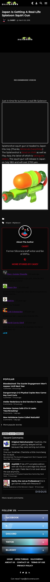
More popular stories (12, 425)
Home (10, 559)
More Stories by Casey (25, 264)
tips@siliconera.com (30, 579)
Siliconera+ (37, 559)
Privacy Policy (25, 566)
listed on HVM (29, 152)
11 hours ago (12, 476)
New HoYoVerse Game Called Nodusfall (21, 417)
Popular (19, 434)
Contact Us (23, 562)
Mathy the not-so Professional (25, 481)
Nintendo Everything (31, 149)
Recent (12, 434)
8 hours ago (16, 459)
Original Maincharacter (22, 442)
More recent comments (12, 498)
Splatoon (16, 223)
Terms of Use (38, 562)
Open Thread (22, 559)
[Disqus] (25, 302)
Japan (9, 223)
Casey (12, 20)
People (5, 434)
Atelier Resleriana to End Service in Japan (23, 402)
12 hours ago (39, 487)
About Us (10, 562)
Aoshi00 (15, 464)
